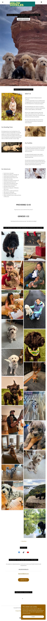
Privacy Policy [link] (18, 610)
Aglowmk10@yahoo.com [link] (23, 573)
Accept (33, 616)
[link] (22, 2)
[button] (2, 2)
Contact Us (23, 579)
